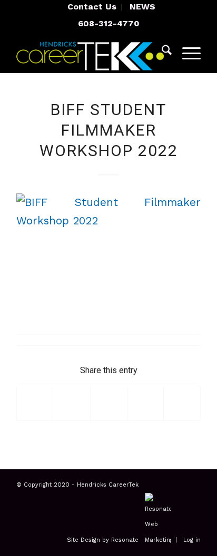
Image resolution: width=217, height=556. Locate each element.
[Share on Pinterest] (145, 403)
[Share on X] (72, 403)
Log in (192, 540)
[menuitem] (92, 7)
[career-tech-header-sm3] (90, 52)
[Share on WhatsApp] (109, 403)
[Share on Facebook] (35, 403)
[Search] (161, 52)
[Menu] (186, 52)
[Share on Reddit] (182, 403)
